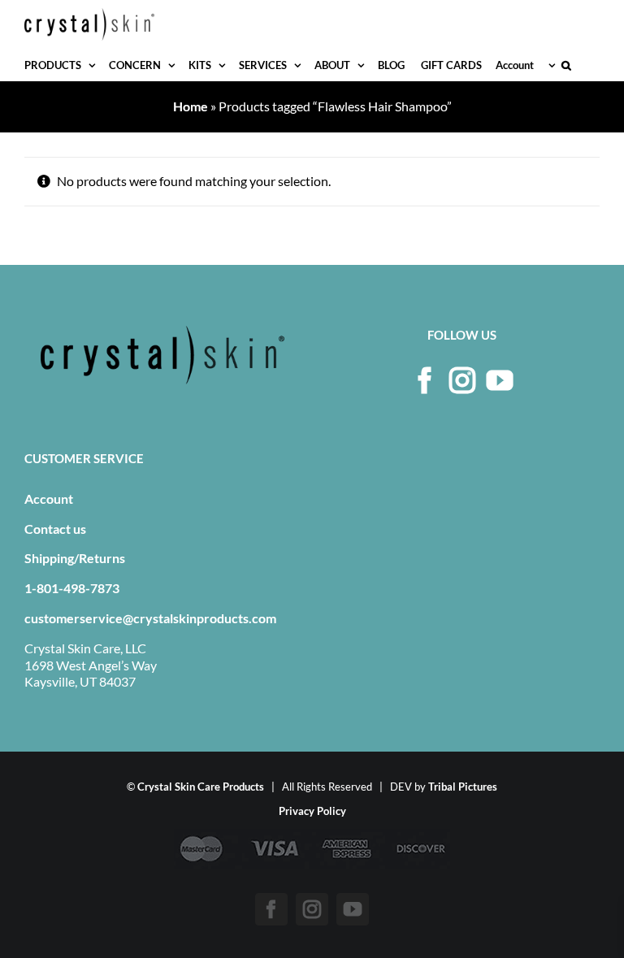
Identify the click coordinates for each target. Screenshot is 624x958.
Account (48, 498)
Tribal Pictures (462, 786)
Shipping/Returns (74, 558)
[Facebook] (425, 380)
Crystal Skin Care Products (200, 786)
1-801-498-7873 (71, 588)
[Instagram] (462, 380)
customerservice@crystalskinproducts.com (150, 618)
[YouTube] (500, 380)
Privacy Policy (312, 810)
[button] (566, 65)
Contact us (55, 528)
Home (190, 106)
